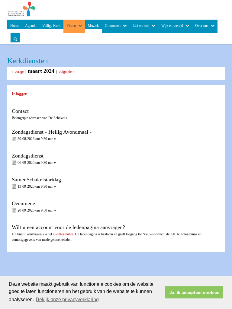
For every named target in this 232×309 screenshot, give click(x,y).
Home (14, 26)
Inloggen (19, 94)
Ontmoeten (113, 26)
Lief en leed (141, 26)
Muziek (93, 26)
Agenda (30, 26)
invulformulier (63, 234)
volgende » (66, 71)
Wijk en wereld (172, 26)
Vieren (71, 26)
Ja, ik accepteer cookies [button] (194, 292)
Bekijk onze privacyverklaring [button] (67, 299)
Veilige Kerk (51, 26)
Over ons (201, 26)
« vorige (18, 71)
